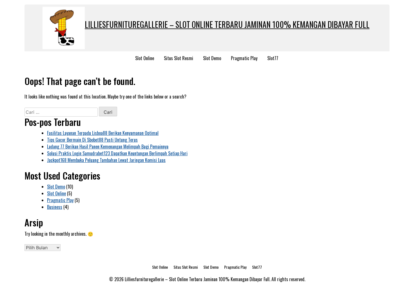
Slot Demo (212, 58)
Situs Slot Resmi (178, 58)
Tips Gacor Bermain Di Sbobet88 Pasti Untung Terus (92, 139)
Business (54, 207)
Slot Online (144, 58)
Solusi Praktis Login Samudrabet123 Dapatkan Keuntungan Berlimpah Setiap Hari (117, 153)
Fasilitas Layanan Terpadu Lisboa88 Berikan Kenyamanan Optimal (103, 133)
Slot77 (272, 58)
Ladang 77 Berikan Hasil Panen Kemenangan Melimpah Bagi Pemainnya (107, 146)
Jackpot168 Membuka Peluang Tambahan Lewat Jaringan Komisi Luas (106, 160)
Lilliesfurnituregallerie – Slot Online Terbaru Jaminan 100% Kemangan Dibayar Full (227, 24)
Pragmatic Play (244, 58)
